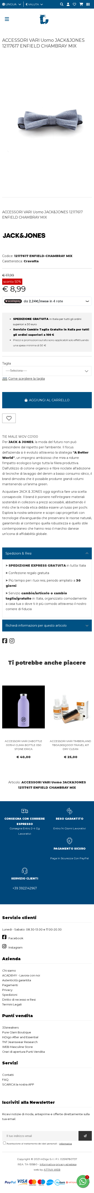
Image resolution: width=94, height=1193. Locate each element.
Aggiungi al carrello (48, 400)
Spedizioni (9, 994)
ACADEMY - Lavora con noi (21, 975)
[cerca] (60, 4)
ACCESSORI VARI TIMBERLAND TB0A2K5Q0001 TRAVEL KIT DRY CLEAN (70, 745)
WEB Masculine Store (17, 1047)
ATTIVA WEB (52, 1169)
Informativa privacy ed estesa (58, 1164)
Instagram (16, 947)
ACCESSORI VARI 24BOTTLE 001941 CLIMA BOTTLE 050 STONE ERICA (23, 745)
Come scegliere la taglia (26, 379)
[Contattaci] (73, 4)
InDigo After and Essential (20, 1037)
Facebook (16, 938)
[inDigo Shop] (47, 27)
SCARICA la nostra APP (18, 1084)
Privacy (7, 990)
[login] (66, 4)
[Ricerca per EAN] (86, 4)
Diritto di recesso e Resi (19, 999)
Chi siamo (9, 970)
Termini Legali (12, 1004)
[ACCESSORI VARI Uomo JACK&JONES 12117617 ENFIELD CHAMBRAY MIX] (47, 188)
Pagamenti (10, 985)
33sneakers (10, 1027)
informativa (65, 1143)
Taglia (6, 363)
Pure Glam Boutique (16, 1032)
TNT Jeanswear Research (20, 1042)
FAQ (5, 1079)
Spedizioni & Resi (18, 553)
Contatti (8, 1074)
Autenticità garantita (16, 980)
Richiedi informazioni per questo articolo (36, 626)
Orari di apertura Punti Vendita (23, 1051)
